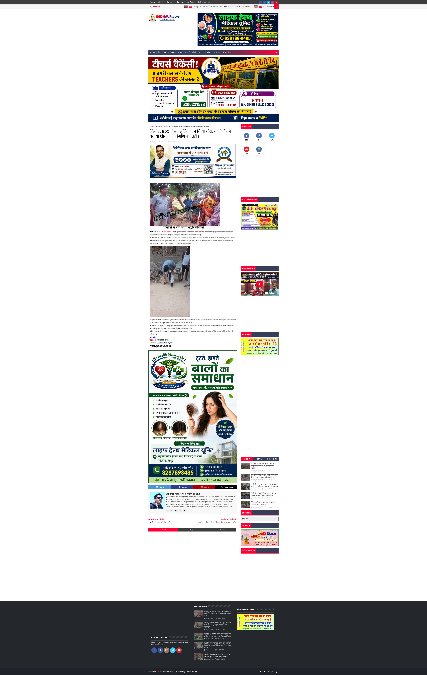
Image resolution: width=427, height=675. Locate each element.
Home (152, 2)
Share (184, 487)
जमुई (173, 52)
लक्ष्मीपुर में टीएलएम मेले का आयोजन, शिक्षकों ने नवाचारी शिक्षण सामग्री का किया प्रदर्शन (217, 645)
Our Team (190, 2)
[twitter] (268, 2)
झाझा (180, 52)
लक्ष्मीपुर (208, 52)
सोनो (194, 52)
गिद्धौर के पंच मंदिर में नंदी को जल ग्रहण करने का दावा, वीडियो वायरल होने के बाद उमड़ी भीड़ (264, 485)
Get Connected (204, 2)
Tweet (162, 487)
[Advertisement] (192, 549)
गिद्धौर (212, 6)
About (160, 2)
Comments (272, 459)
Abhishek (161, 343)
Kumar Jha (168, 343)
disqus (192, 530)
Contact (170, 2)
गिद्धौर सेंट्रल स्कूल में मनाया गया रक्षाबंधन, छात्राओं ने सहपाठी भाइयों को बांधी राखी (263, 494)
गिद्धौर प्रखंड (162, 52)
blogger (163, 530)
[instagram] (272, 2)
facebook (221, 530)
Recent (247, 459)
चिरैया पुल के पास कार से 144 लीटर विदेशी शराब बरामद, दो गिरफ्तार (263, 503)
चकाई (187, 52)
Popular (260, 459)
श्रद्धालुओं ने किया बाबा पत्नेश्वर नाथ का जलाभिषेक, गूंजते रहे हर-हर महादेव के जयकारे (173, 6)
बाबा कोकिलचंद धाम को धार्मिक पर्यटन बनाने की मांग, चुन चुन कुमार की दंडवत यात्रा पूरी (244, 6)
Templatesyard (167, 672)
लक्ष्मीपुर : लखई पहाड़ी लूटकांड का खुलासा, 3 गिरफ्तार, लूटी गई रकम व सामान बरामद (217, 655)
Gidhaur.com (155, 232)
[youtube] (276, 2)
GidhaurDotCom (191, 672)
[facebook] (260, 2)
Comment (229, 487)
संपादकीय (227, 52)
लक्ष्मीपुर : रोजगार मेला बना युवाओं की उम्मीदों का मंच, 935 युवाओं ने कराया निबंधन (217, 635)
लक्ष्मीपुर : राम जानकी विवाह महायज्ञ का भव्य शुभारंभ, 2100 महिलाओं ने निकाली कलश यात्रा (217, 613)
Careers (180, 2)
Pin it (206, 487)
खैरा (200, 52)
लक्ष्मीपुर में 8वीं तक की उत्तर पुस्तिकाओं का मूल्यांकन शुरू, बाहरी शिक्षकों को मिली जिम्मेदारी (217, 625)
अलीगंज (217, 52)
